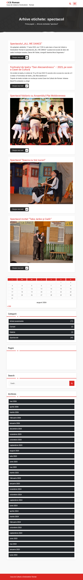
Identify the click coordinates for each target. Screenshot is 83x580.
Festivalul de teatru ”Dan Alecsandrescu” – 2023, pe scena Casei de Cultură (41, 68)
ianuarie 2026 (15, 423)
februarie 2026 (15, 418)
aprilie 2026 (14, 407)
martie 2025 (14, 473)
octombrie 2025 (16, 440)
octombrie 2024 (16, 495)
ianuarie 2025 (15, 484)
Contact (13, 356)
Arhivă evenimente (16, 321)
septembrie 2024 (16, 500)
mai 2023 (13, 544)
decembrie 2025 (16, 429)
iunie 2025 (13, 462)
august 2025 (14, 451)
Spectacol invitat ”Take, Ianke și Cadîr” (31, 219)
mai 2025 (13, 467)
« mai (9, 306)
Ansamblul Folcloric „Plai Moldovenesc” (25, 353)
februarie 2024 (15, 522)
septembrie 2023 (16, 533)
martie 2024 (14, 517)
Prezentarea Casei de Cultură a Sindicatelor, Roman (29, 364)
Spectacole (14, 338)
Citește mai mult (17, 57)
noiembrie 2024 (15, 489)
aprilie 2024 (14, 511)
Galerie (12, 332)
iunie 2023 (13, 538)
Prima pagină (29, 24)
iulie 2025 (13, 456)
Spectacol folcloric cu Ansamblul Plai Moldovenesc (37, 95)
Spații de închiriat (17, 367)
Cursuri (12, 327)
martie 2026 (14, 412)
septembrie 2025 (16, 445)
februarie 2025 (15, 478)
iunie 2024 (13, 506)
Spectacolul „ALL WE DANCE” (26, 43)
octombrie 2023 (16, 527)
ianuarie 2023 (15, 549)
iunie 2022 (13, 555)
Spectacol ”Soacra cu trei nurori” (27, 160)
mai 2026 (13, 401)
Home (13, 360)
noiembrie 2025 (15, 434)
